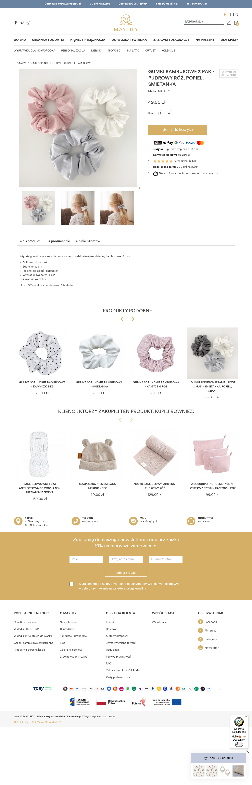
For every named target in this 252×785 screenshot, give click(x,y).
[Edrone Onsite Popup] (126, 392)
